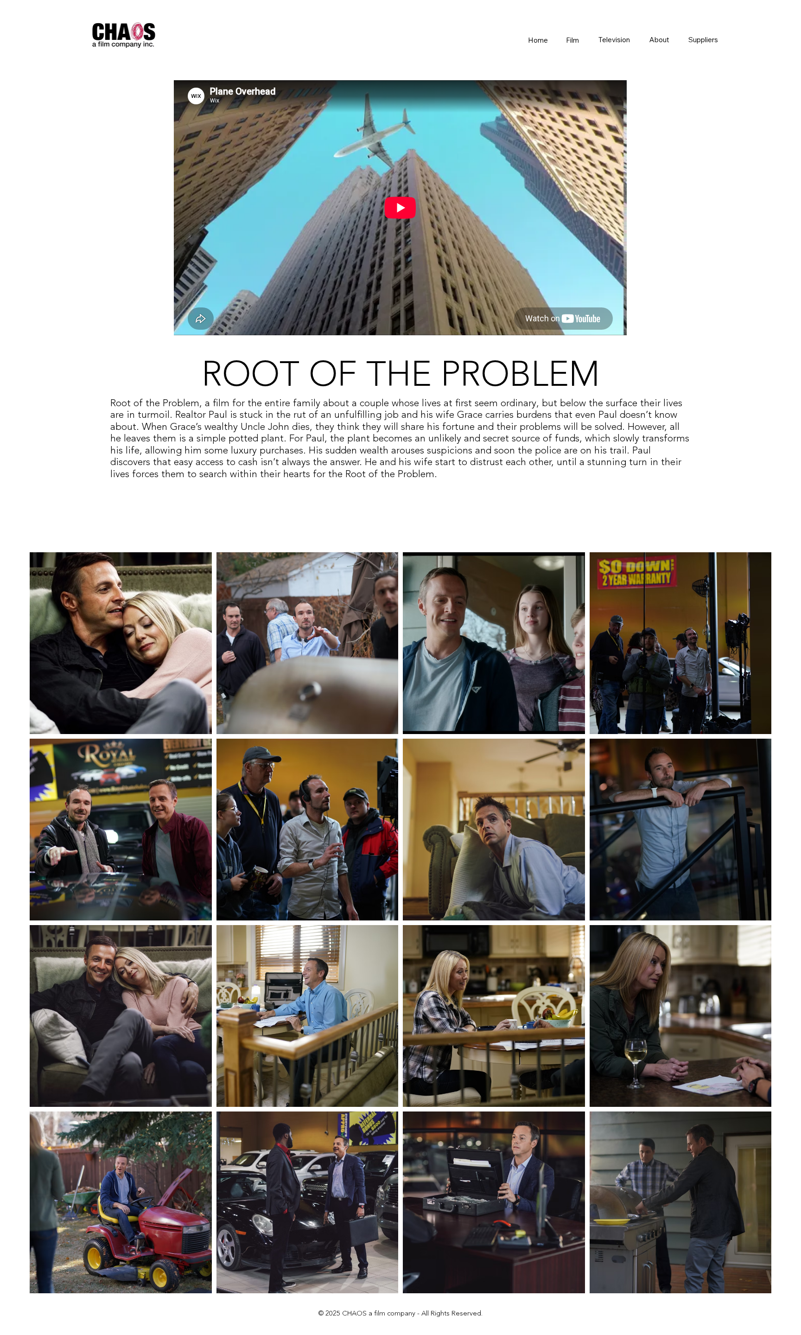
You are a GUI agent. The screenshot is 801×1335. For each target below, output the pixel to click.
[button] (572, 40)
